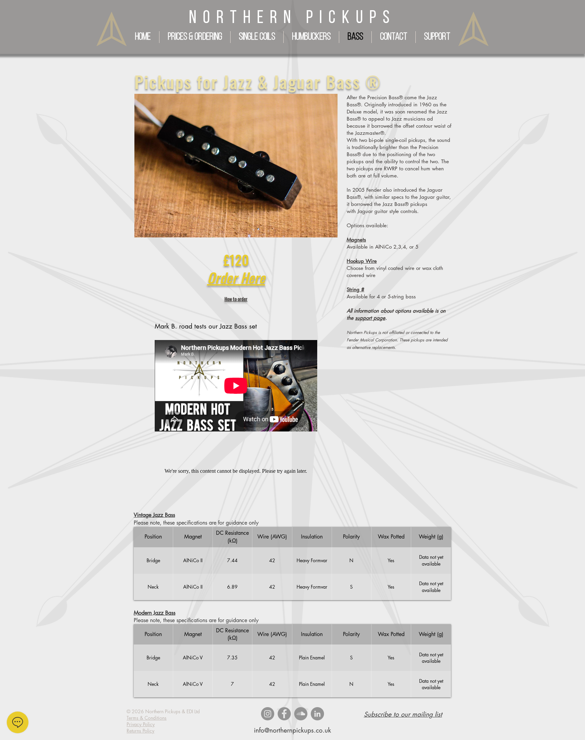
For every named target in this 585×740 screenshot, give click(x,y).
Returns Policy (140, 730)
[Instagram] (267, 713)
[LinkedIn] (317, 713)
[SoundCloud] (300, 713)
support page (370, 318)
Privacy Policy (141, 724)
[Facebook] (284, 713)
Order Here (236, 277)
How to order (235, 298)
